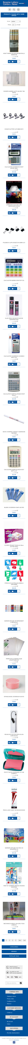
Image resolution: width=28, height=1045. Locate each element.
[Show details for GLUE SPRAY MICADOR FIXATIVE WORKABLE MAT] (14, 305)
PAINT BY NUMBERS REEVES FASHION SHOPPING (14, 886)
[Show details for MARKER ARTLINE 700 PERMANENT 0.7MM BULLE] (14, 608)
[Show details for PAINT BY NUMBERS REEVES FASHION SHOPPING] (14, 873)
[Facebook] (14, 1042)
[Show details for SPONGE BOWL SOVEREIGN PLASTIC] (14, 684)
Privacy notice (10, 998)
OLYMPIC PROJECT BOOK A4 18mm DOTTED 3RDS (14, 546)
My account (10, 1021)
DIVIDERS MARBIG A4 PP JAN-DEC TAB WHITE (14, 92)
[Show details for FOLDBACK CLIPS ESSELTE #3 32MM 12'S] (14, 230)
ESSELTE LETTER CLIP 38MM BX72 (14, 129)
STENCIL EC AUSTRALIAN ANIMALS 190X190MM (14, 583)
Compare (9, 61)
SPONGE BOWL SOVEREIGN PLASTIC (14, 696)
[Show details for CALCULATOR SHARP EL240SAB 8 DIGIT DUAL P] (14, 381)
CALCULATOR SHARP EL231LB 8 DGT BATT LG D (14, 470)
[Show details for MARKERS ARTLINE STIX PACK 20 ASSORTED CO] (14, 835)
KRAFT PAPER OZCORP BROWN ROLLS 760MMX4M (14, 54)
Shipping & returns (11, 996)
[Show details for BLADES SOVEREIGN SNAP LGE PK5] (14, 495)
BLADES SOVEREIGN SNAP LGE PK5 (14, 507)
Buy (15, 61)
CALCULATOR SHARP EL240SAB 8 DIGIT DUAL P (14, 394)
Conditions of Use (11, 1001)
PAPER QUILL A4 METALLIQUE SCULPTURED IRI (14, 659)
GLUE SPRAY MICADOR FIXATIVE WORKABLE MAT (14, 319)
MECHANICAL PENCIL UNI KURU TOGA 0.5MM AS (14, 924)
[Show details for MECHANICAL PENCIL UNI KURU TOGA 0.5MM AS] (14, 911)
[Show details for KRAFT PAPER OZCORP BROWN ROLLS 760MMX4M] (14, 41)
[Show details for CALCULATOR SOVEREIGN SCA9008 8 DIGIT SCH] (14, 343)
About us (9, 1003)
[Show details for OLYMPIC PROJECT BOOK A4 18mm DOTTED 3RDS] (14, 532)
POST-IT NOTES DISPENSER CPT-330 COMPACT (14, 773)
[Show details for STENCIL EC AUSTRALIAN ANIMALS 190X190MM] (14, 570)
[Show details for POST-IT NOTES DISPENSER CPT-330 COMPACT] (14, 759)
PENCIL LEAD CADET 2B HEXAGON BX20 (14, 810)
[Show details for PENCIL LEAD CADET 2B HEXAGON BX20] (14, 797)
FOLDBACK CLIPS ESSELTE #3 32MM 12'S (14, 242)
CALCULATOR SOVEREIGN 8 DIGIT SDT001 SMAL (14, 167)
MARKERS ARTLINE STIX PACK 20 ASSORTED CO (14, 848)
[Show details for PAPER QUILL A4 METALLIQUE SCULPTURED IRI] (14, 646)
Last (24, 940)
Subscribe (21, 983)
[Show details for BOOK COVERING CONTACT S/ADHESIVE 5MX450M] (14, 419)
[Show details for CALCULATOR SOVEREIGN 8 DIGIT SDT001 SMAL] (14, 154)
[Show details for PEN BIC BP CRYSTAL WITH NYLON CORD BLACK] (14, 722)
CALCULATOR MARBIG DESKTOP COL (14, 280)
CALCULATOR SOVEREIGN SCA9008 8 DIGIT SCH (14, 356)
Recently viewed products (13, 1032)
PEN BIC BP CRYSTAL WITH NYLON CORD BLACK (14, 735)
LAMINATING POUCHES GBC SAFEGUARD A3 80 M (14, 205)
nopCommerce (16, 1039)
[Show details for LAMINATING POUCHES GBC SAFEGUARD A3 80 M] (14, 192)
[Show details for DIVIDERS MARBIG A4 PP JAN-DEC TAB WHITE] (14, 78)
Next (20, 940)
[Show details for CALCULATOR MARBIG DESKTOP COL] (14, 268)
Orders (8, 1024)
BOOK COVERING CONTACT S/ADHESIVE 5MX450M (14, 432)
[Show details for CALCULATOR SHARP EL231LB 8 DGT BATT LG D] (14, 457)
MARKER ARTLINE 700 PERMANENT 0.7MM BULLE (14, 621)
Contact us (9, 1012)
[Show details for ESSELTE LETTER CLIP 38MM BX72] (14, 116)
